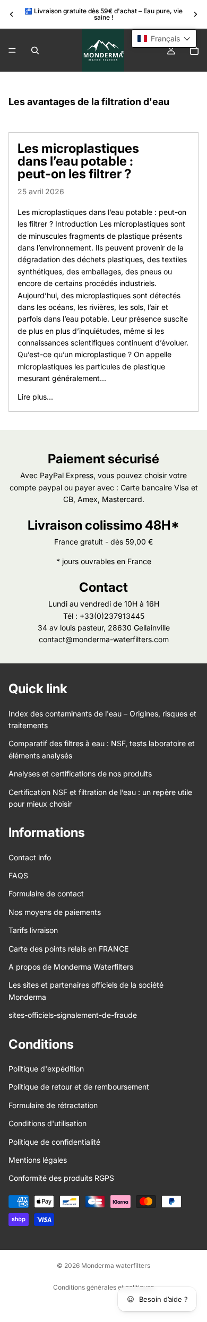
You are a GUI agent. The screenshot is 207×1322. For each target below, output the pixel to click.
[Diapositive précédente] (11, 14)
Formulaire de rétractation (53, 1105)
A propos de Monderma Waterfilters (70, 966)
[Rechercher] (35, 50)
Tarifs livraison (33, 930)
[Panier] (194, 50)
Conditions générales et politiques (103, 1287)
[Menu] (12, 50)
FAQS (18, 875)
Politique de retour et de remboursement (78, 1087)
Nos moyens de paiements (54, 912)
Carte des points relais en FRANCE (68, 948)
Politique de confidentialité (54, 1141)
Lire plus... (35, 396)
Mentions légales (37, 1159)
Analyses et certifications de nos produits (80, 773)
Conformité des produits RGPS (61, 1178)
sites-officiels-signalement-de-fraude (72, 1015)
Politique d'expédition (46, 1068)
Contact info (29, 857)
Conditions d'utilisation (47, 1123)
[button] (164, 38)
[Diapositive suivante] (195, 14)
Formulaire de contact (46, 893)
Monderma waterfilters (115, 1265)
